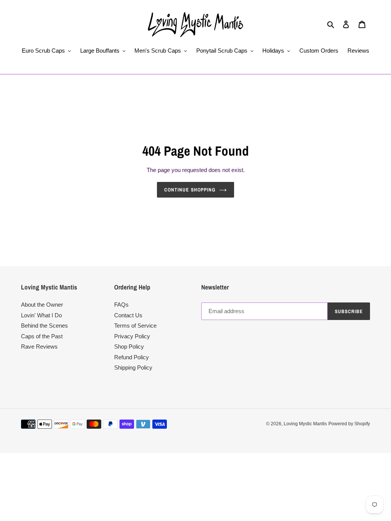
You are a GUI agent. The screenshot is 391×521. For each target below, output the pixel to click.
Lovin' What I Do (41, 315)
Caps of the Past (42, 336)
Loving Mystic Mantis (305, 423)
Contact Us (128, 315)
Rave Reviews (39, 346)
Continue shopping (189, 190)
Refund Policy (131, 357)
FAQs (121, 304)
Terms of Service (135, 325)
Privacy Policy (132, 336)
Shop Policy (129, 346)
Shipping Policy (133, 367)
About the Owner (42, 304)
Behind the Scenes (44, 325)
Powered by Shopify (349, 423)
